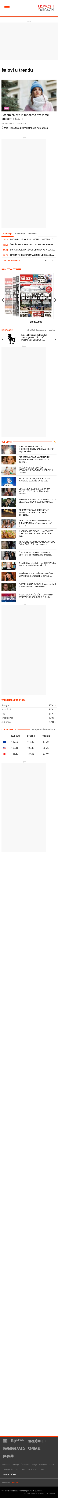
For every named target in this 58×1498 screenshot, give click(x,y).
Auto (24, 1469)
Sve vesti (6, 442)
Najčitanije (20, 233)
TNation (52, 1493)
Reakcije (32, 233)
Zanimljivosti (8, 1469)
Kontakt (15, 1482)
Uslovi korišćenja (9, 1474)
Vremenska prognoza (13, 700)
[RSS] (55, 442)
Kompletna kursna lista (43, 729)
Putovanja (43, 1465)
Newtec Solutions (38, 1493)
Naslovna (6, 1465)
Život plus (25, 1465)
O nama (42, 1469)
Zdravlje (15, 1465)
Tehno (17, 1469)
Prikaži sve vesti (12, 260)
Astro (52, 330)
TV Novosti (32, 1469)
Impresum (6, 1482)
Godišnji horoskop (36, 330)
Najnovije (7, 233)
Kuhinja (34, 1465)
